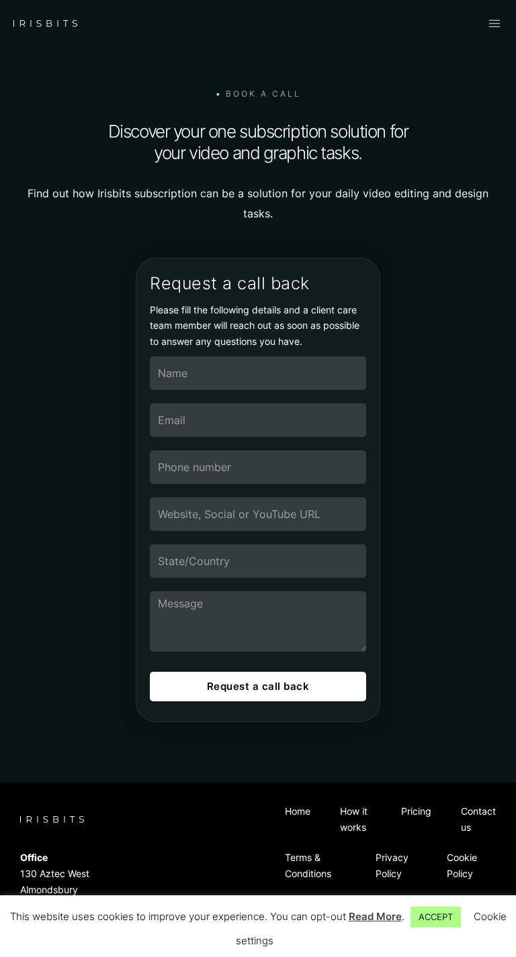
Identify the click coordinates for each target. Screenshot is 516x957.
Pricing (416, 811)
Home (297, 811)
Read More (375, 916)
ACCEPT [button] (436, 916)
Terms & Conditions (308, 865)
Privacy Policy (392, 865)
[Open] (494, 23)
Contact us (478, 819)
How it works (354, 819)
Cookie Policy (462, 865)
